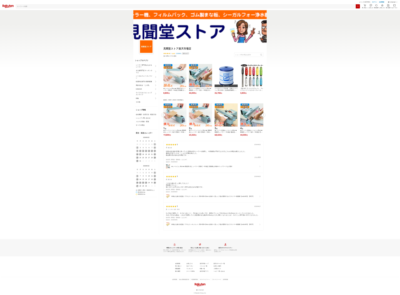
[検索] (358, 6)
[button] (393, 2)
